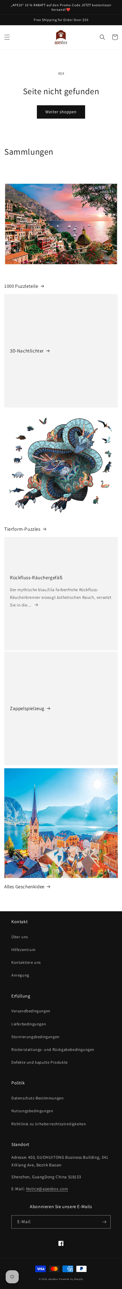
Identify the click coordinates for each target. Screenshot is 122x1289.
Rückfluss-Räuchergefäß (36, 577)
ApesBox (53, 1278)
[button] (7, 37)
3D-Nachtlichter (27, 351)
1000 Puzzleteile (21, 286)
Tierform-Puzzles (22, 529)
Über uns (19, 936)
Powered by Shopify (71, 1278)
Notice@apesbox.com (47, 1188)
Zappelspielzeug (27, 708)
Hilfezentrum (23, 949)
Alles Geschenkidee (24, 886)
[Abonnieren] (104, 1222)
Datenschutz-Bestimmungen (37, 1098)
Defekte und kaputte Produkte (39, 1062)
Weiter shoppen (61, 111)
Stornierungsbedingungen (35, 1036)
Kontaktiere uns (26, 962)
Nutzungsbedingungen (32, 1110)
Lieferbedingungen (28, 1023)
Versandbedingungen (31, 1010)
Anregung (20, 975)
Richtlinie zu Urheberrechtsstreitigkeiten (48, 1123)
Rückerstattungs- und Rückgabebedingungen (52, 1049)
